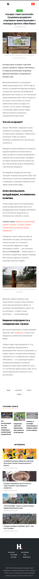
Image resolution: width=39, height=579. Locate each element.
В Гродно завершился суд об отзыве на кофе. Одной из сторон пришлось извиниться (17, 486)
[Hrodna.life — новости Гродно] (8, 4)
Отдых (19, 10)
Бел (33, 4)
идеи (8, 390)
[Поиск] (27, 4)
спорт (29, 390)
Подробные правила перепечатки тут (22, 575)
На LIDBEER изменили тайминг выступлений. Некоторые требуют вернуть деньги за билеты (19, 463)
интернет (18, 390)
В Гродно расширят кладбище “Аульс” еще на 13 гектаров (19, 527)
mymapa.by (18, 333)
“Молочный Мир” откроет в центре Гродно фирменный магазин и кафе (19, 507)
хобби (19, 394)
